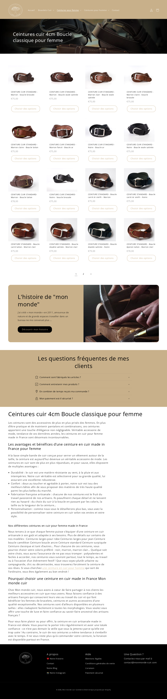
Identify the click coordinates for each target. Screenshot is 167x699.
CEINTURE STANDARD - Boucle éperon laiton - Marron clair (141, 245)
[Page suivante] (91, 274)
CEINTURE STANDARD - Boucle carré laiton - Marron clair (25, 245)
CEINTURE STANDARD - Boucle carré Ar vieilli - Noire (141, 195)
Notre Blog (52, 668)
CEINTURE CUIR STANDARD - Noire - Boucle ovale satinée (140, 146)
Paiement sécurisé (94, 672)
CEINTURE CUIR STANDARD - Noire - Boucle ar (101, 146)
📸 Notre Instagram (56, 672)
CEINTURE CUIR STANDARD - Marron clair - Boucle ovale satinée (101, 95)
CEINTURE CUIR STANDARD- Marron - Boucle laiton (24, 196)
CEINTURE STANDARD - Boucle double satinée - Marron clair (63, 245)
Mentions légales (93, 658)
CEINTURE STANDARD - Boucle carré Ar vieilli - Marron (102, 195)
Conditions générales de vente (100, 663)
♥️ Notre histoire (55, 658)
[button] (45, 10)
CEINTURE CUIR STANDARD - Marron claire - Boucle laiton (24, 146)
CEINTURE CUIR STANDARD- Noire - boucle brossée (62, 196)
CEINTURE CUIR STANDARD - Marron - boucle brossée (24, 93)
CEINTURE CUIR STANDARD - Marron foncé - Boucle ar (62, 146)
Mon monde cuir (68, 690)
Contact (50, 663)
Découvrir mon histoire (35, 329)
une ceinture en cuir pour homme (63, 568)
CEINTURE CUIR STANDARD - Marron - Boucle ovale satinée (63, 93)
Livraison (89, 668)
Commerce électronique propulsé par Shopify (93, 690)
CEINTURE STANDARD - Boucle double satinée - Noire (102, 245)
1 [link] (76, 273)
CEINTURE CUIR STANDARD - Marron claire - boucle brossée (140, 95)
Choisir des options (25, 108)
